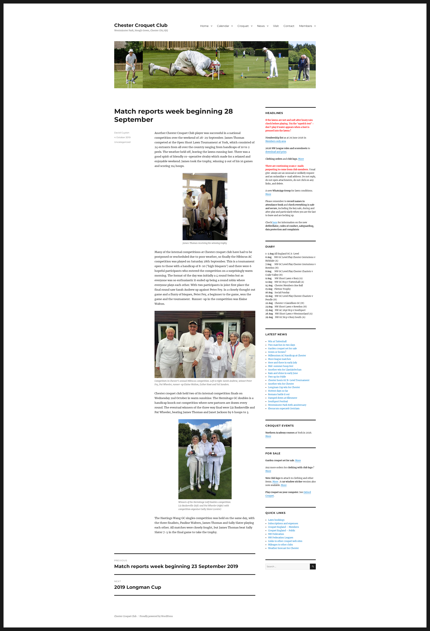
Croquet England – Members (283, 527)
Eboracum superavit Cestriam (283, 408)
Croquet (243, 26)
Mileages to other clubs (280, 544)
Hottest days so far (278, 390)
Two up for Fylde (277, 376)
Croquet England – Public (281, 530)
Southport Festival (278, 401)
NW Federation (276, 534)
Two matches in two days (281, 345)
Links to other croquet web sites (285, 541)
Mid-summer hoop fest (280, 366)
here (274, 222)
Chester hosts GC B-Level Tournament (288, 380)
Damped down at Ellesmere (282, 398)
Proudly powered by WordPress (156, 616)
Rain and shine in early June (283, 373)
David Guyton (121, 132)
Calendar (223, 26)
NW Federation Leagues (280, 537)
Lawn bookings (276, 520)
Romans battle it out (279, 394)
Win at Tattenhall (277, 341)
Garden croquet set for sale (282, 348)
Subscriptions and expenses (283, 523)
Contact (289, 26)
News (261, 26)
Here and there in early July (282, 362)
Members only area (275, 141)
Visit (276, 26)
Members (305, 26)
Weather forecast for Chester (283, 548)
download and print (275, 151)
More (301, 158)
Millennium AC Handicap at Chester (287, 355)
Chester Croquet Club (140, 25)
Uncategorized (122, 142)
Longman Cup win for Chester (284, 387)
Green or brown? (277, 352)
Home (204, 26)
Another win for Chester (281, 383)
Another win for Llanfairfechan (285, 369)
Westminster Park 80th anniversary (287, 405)
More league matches (279, 359)
